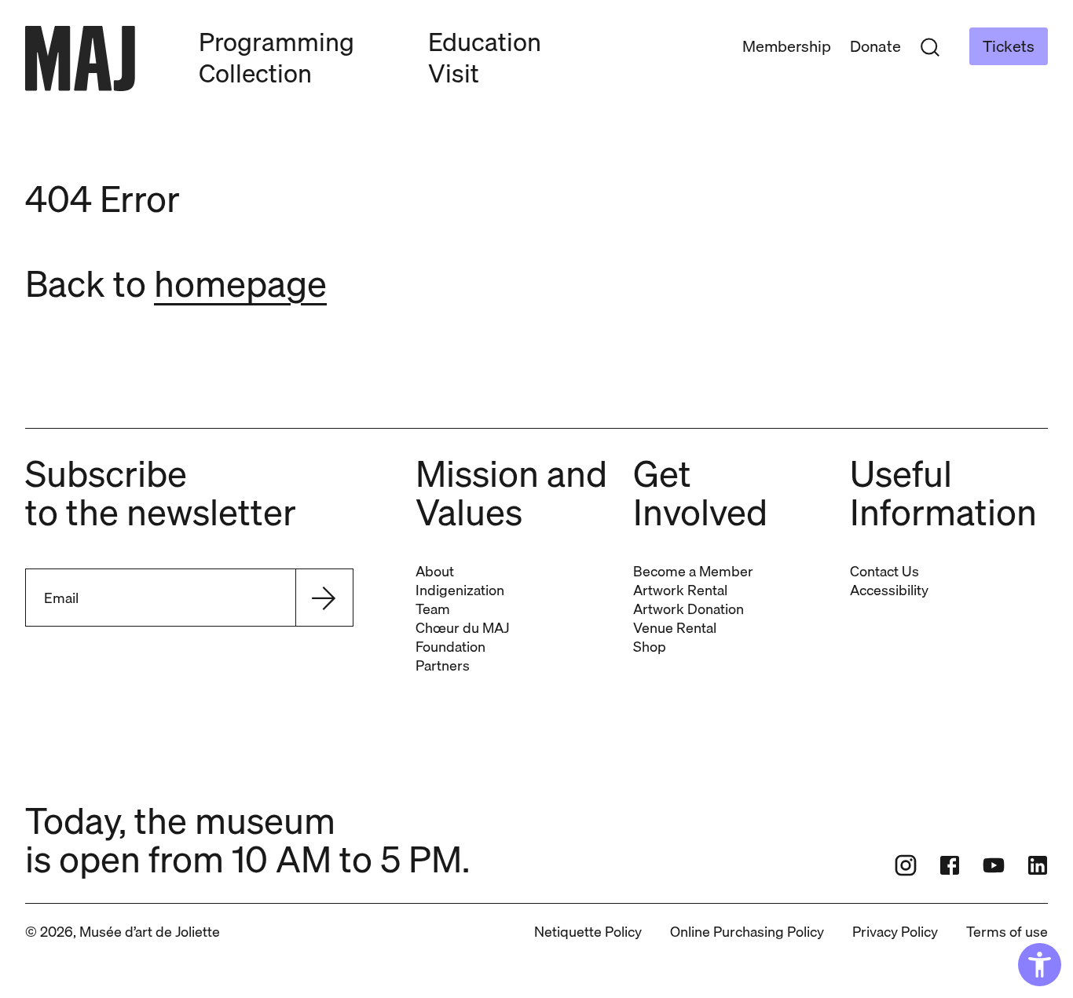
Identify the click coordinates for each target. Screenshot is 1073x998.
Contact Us (884, 571)
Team (433, 609)
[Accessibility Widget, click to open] (1039, 964)
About (435, 571)
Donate (875, 46)
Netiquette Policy (588, 931)
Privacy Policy (895, 931)
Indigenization (460, 590)
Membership (786, 46)
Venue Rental (674, 627)
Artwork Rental (680, 590)
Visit (453, 73)
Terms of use (1007, 931)
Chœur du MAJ (462, 627)
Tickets (1009, 46)
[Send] (323, 597)
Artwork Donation (688, 609)
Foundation (450, 646)
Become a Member (693, 571)
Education (484, 42)
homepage (240, 283)
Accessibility (889, 590)
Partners (443, 665)
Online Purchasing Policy (747, 931)
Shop (649, 646)
